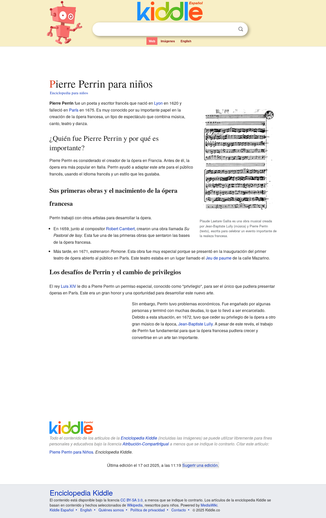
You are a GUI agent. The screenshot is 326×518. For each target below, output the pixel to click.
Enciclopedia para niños (69, 92)
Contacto (178, 509)
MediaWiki (209, 505)
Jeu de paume (219, 258)
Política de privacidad (147, 509)
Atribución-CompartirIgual (146, 444)
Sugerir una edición (200, 465)
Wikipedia (135, 505)
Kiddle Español (62, 509)
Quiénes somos (111, 509)
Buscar (241, 29)
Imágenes (168, 41)
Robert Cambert (120, 228)
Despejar (230, 29)
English (186, 41)
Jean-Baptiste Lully (195, 324)
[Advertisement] (162, 61)
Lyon (158, 103)
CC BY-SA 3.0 (131, 499)
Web (152, 41)
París (73, 110)
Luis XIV (68, 286)
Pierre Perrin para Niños (71, 452)
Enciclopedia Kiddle (81, 492)
